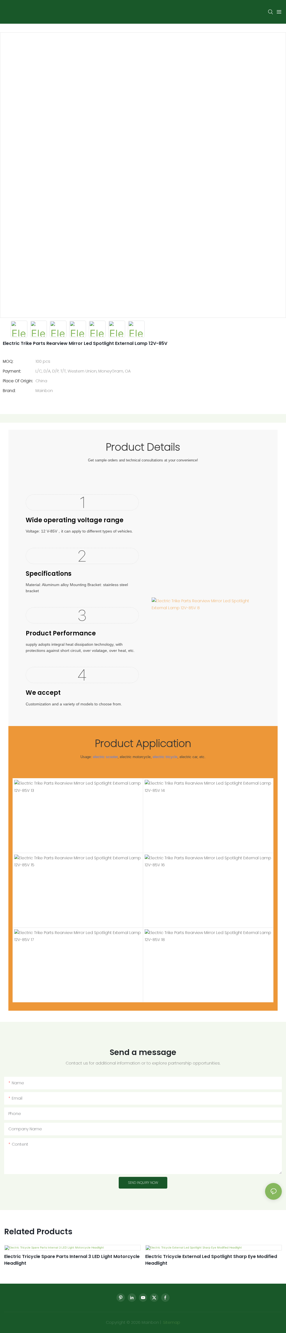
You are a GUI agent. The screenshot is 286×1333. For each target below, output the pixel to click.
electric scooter (105, 757)
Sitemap (171, 1322)
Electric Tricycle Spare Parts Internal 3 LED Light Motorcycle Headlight (72, 1259)
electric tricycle (165, 757)
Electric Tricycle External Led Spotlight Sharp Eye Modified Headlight (211, 1259)
